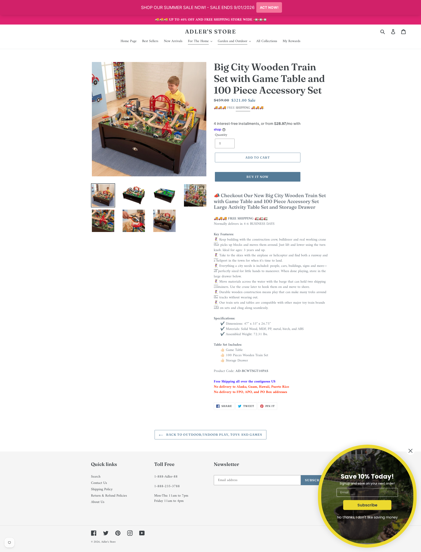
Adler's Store (210, 31)
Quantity (221, 135)
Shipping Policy (101, 489)
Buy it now (257, 177)
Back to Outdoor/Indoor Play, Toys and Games (213, 435)
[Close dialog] (410, 450)
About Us (97, 502)
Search (95, 477)
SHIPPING (243, 108)
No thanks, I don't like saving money (367, 517)
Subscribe (367, 505)
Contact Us (99, 483)
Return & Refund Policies (109, 496)
